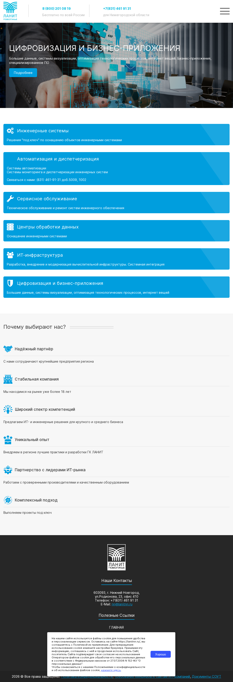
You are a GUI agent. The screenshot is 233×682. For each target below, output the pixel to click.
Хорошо (160, 654)
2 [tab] (109, 100)
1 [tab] (103, 100)
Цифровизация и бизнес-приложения (60, 283)
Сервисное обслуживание (47, 198)
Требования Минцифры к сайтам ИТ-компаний (152, 676)
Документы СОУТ (206, 676)
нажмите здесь (111, 670)
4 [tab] (123, 100)
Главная (116, 627)
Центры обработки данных (48, 227)
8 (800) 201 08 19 (56, 8)
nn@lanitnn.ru (122, 604)
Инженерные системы (43, 130)
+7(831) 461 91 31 (117, 8)
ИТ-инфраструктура (40, 255)
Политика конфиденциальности (87, 676)
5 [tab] (130, 100)
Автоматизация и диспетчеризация (58, 159)
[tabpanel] (116, 78)
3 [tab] (116, 100)
